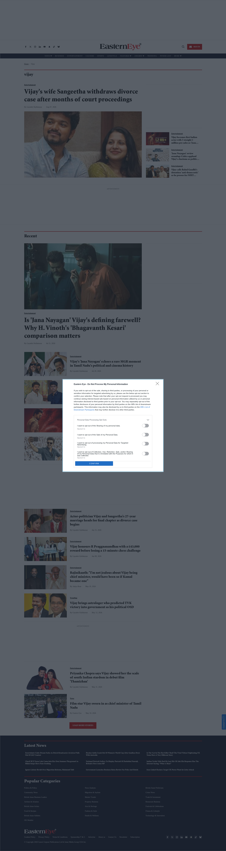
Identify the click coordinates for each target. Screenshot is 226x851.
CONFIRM (94, 464)
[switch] (145, 425)
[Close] (158, 384)
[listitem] (113, 420)
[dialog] (113, 425)
